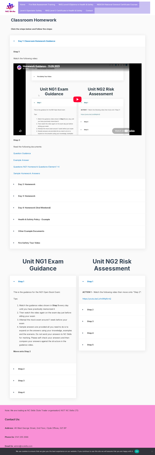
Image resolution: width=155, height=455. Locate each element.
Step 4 (21, 392)
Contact (89, 10)
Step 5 (90, 345)
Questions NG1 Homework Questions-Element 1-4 (36, 167)
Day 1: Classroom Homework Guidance (36, 41)
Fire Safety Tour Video (29, 243)
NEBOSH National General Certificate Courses (117, 4)
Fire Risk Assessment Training (42, 4)
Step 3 (21, 380)
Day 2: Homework (26, 184)
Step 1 (21, 281)
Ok (137, 451)
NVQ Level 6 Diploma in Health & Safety (76, 4)
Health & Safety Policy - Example (34, 219)
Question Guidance (22, 153)
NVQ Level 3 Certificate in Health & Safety (63, 10)
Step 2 (21, 369)
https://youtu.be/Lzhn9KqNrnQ (96, 299)
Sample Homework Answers (26, 173)
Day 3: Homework (26, 196)
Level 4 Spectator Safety (31, 10)
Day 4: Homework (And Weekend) (34, 207)
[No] (152, 451)
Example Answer (21, 160)
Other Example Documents (31, 231)
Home (22, 4)
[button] (77, 41)
